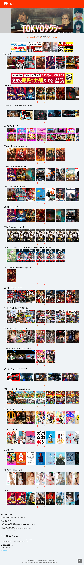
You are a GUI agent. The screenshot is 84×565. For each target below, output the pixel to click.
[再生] (42, 19)
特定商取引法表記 (4, 550)
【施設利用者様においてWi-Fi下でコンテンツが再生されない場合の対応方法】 (42, 37)
